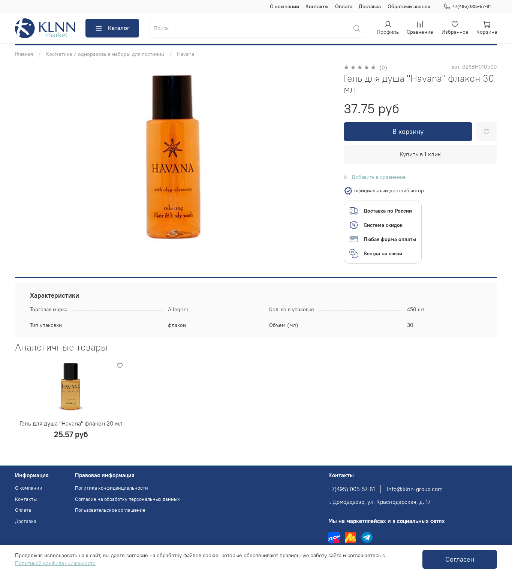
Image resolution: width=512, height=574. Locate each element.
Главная (24, 54)
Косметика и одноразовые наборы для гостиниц (105, 54)
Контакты (316, 6)
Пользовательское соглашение (110, 510)
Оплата (343, 6)
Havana (185, 54)
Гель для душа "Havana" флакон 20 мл (71, 423)
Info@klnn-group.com (415, 489)
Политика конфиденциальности (111, 488)
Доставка (370, 6)
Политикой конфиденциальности (55, 563)
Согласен (459, 559)
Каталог (119, 27)
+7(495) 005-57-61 (471, 6)
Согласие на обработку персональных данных (127, 499)
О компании (284, 6)
